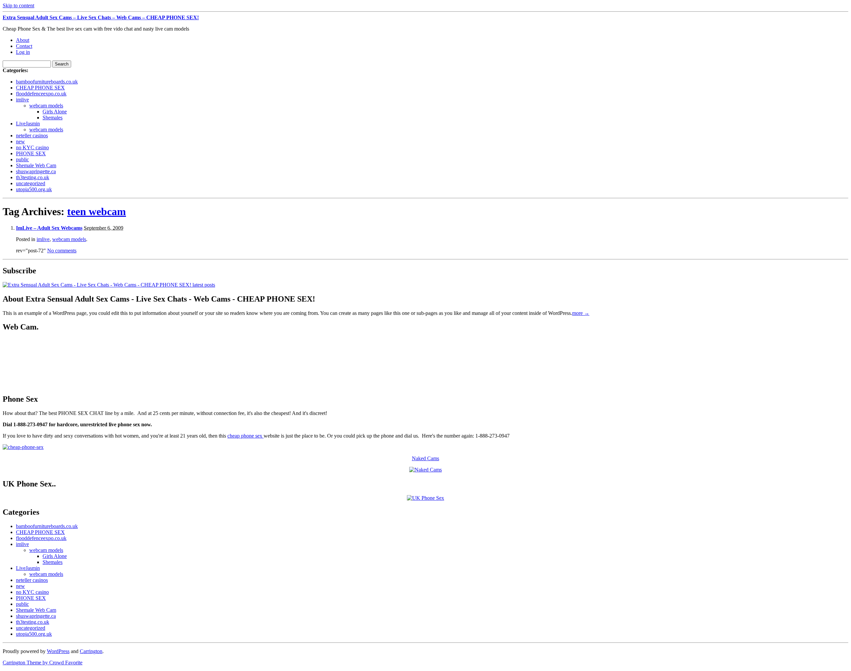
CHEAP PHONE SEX (40, 87)
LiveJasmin (28, 123)
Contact (24, 46)
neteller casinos (32, 135)
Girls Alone (55, 111)
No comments (61, 250)
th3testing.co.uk (32, 177)
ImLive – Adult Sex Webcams (49, 228)
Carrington (91, 651)
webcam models (46, 105)
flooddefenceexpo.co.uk (41, 93)
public (22, 159)
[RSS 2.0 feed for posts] (109, 285)
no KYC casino (32, 147)
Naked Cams (425, 458)
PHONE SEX (31, 153)
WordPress (58, 651)
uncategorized (30, 183)
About (22, 40)
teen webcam (96, 211)
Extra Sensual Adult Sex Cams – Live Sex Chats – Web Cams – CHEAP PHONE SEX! (101, 17)
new (20, 141)
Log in (23, 52)
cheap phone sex (245, 436)
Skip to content (18, 5)
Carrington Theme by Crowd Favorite (42, 662)
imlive (22, 99)
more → (580, 313)
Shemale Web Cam (36, 165)
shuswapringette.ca (36, 171)
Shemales (52, 117)
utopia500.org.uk (34, 189)
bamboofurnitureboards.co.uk (47, 81)
